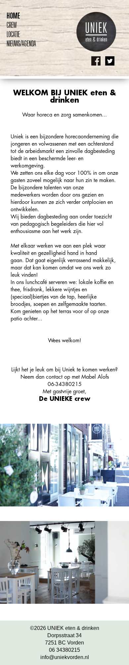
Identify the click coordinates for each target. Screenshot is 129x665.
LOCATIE (13, 34)
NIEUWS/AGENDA (21, 43)
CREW (12, 24)
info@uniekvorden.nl (64, 657)
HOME (13, 15)
